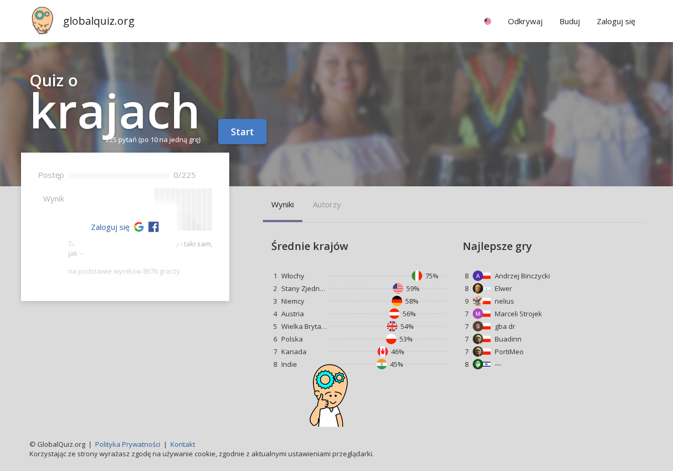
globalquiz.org (99, 21)
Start (242, 131)
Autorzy (327, 204)
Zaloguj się (110, 227)
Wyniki (282, 204)
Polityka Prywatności (127, 444)
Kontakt (182, 444)
